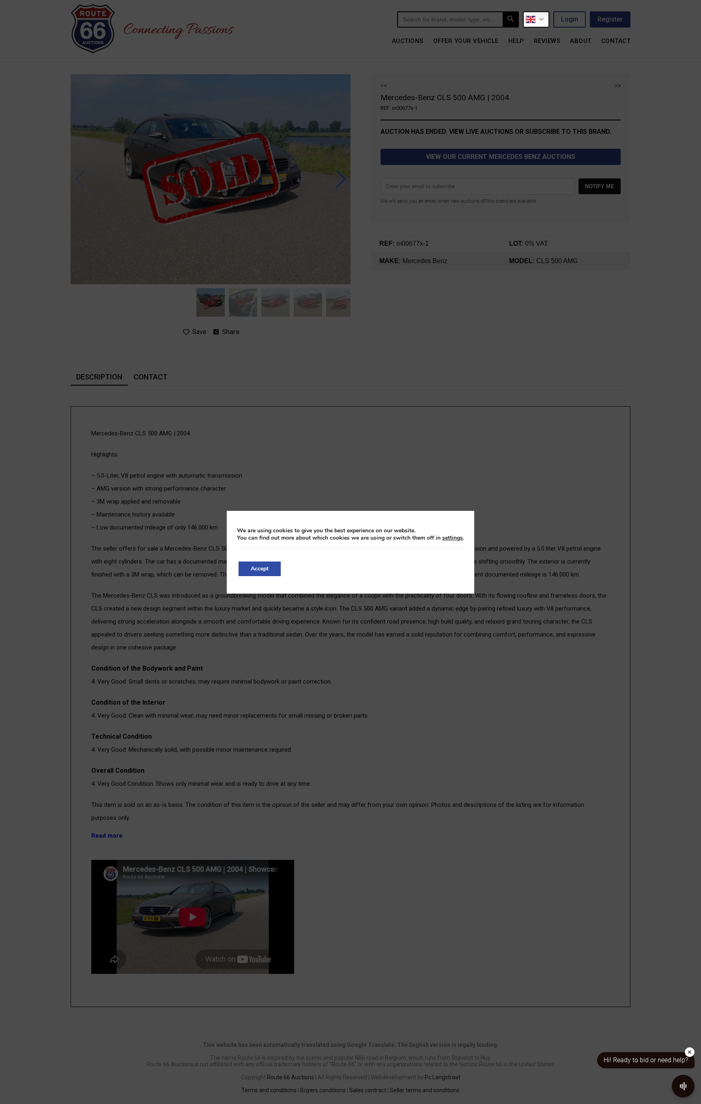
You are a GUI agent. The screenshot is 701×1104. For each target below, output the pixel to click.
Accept (260, 568)
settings (452, 538)
